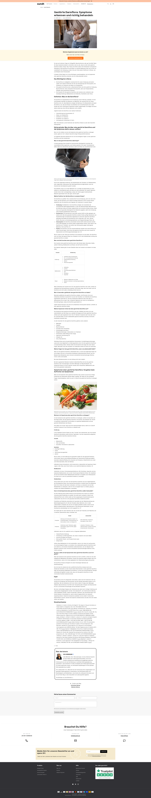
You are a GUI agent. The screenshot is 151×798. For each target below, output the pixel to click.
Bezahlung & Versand (80, 768)
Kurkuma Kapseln (40, 772)
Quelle (72, 608)
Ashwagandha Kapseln (42, 770)
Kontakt (77, 770)
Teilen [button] (56, 645)
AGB (77, 776)
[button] (56, 4)
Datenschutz (78, 778)
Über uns (58, 768)
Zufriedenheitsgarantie (80, 772)
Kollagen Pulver (40, 768)
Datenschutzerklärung (96, 756)
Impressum (78, 774)
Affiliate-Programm (60, 772)
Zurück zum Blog (76, 683)
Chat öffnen (124, 735)
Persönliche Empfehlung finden (75, 58)
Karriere (58, 770)
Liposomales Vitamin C (42, 774)
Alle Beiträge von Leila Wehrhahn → (64, 677)
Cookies (77, 780)
